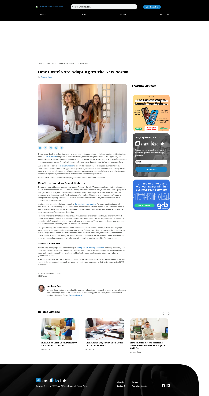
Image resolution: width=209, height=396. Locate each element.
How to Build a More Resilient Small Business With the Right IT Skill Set (148, 345)
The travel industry (49, 157)
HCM (84, 14)
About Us (120, 382)
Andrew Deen (46, 77)
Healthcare (164, 14)
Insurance (44, 14)
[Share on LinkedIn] (57, 149)
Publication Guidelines (140, 386)
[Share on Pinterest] (51, 149)
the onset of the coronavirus (85, 204)
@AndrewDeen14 (75, 295)
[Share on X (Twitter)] (46, 149)
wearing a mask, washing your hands (90, 248)
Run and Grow (49, 63)
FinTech (123, 14)
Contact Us (121, 386)
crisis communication (66, 166)
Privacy (85, 386)
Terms (79, 386)
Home (40, 63)
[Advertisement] (104, 43)
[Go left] (163, 313)
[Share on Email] (62, 149)
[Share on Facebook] (40, 149)
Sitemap (135, 382)
